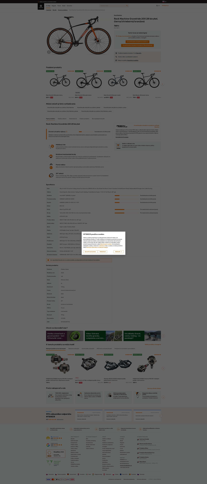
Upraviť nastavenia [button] (90, 251)
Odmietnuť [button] (103, 251)
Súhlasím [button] (118, 252)
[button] (102, 245)
